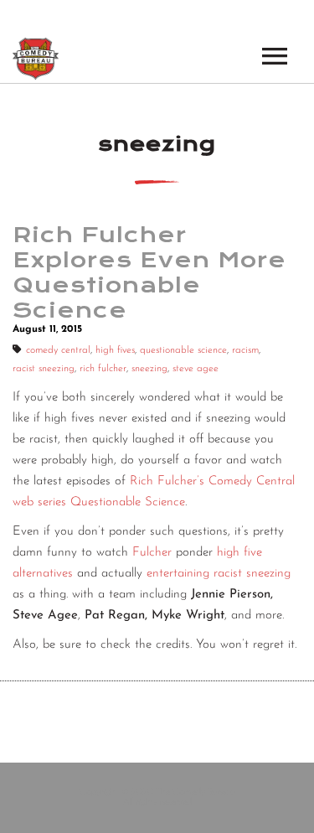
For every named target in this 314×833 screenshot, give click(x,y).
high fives (115, 350)
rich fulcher (103, 369)
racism (245, 350)
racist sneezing (44, 369)
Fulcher (152, 552)
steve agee (195, 369)
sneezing (149, 369)
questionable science (183, 350)
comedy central (58, 350)
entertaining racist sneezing (219, 573)
